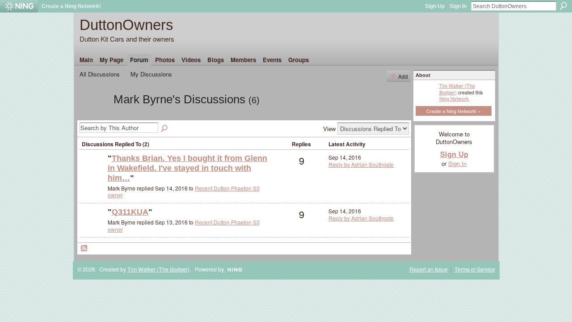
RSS (84, 249)
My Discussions (151, 74)
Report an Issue (428, 269)
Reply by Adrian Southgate (361, 164)
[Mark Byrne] (94, 115)
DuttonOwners (126, 25)
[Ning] (19, 6)
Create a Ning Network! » (453, 110)
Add (403, 76)
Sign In (458, 6)
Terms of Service (474, 269)
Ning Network (453, 98)
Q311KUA (130, 212)
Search (563, 6)
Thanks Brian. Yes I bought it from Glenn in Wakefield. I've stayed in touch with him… (187, 168)
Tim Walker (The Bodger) (457, 88)
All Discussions (100, 74)
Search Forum (165, 129)
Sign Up (435, 6)
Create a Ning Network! (71, 6)
